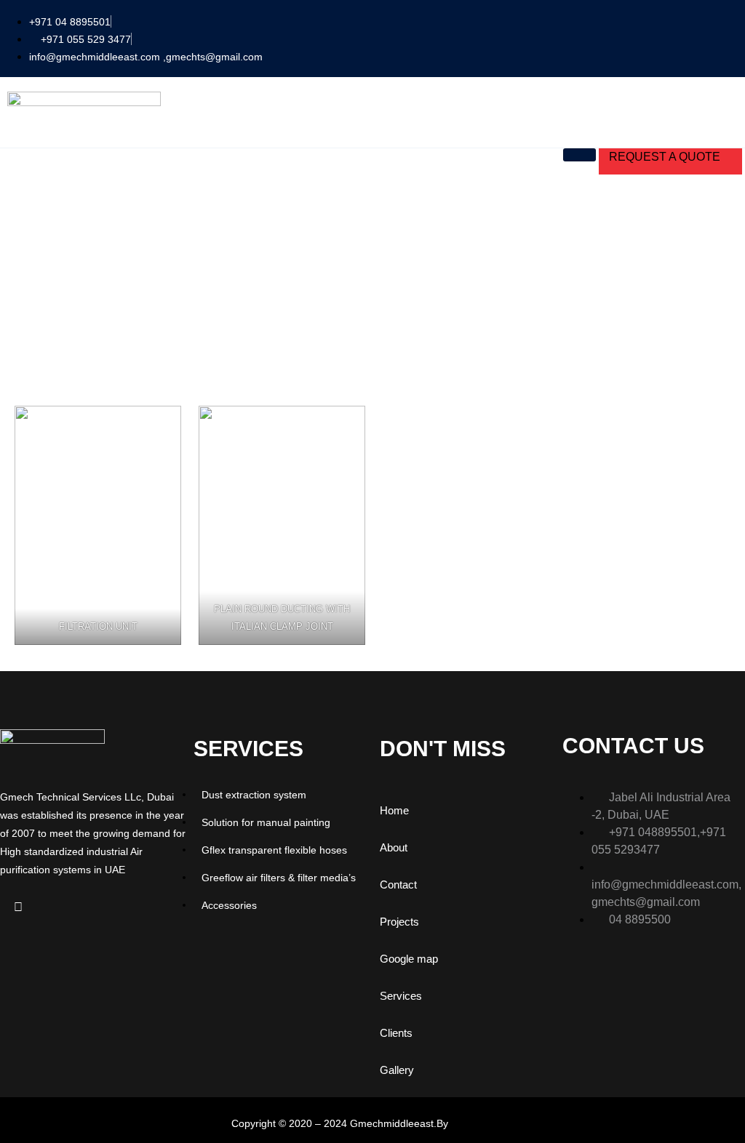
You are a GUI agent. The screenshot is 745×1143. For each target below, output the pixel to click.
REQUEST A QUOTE (664, 157)
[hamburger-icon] (579, 154)
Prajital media (482, 1123)
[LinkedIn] (18, 907)
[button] (730, 36)
